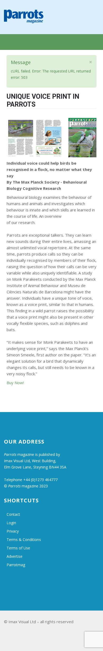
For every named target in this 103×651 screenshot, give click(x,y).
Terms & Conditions (24, 539)
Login (11, 522)
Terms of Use (18, 547)
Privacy (13, 531)
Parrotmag (16, 564)
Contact (13, 514)
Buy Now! (15, 382)
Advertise (14, 556)
